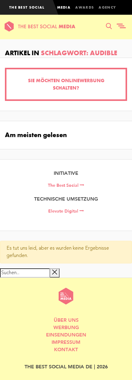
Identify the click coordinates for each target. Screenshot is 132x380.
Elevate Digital (64, 211)
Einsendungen (66, 334)
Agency (107, 7)
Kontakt (66, 349)
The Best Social (64, 185)
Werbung (66, 327)
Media (64, 7)
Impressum (66, 342)
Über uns (66, 320)
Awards (84, 7)
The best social (27, 7)
